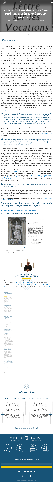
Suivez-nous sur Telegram (11, 40)
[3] (16, 166)
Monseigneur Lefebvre (7, 110)
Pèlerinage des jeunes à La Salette (8, 348)
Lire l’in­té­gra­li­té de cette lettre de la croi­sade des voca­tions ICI (19, 210)
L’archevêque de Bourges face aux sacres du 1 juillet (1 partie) (8, 362)
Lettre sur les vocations (24, 398)
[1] (43, 122)
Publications (10, 34)
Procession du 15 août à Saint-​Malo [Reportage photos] (8, 316)
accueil (4, 34)
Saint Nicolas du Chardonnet (23, 282)
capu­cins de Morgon (46, 133)
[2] (30, 143)
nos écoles (16, 171)
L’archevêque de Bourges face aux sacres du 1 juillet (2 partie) (8, 331)
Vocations (14, 398)
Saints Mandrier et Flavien (8, 305)
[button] (52, 2)
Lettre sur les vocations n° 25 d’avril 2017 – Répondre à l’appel (13, 415)
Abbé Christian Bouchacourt (30, 20)
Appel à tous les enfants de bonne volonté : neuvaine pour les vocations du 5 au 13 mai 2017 (40, 416)
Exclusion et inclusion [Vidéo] (8, 293)
